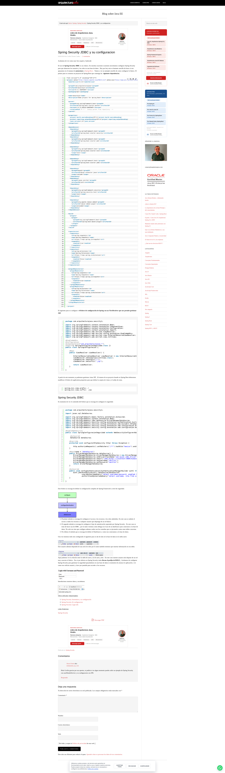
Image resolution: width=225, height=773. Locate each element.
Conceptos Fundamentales (152, 260)
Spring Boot (148, 321)
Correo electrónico (64, 725)
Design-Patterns (149, 268)
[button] (220, 768)
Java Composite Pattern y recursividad (155, 236)
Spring (147, 313)
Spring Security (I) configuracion (72, 602)
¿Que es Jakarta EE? (150, 204)
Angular (147, 253)
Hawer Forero (70, 663)
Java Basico (148, 275)
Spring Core (148, 324)
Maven (147, 302)
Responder (64, 677)
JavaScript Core (149, 287)
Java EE (147, 279)
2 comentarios (86, 56)
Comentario (62, 695)
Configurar (144, 766)
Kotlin (147, 298)
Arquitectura (148, 256)
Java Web (147, 283)
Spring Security (63, 613)
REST (147, 305)
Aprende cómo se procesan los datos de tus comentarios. (104, 754)
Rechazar (132, 766)
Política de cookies (93, 769)
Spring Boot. (89, 71)
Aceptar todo (119, 765)
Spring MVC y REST (151, 328)
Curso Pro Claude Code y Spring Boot (155, 214)
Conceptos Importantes (151, 264)
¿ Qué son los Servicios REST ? (154, 243)
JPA (146, 294)
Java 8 (147, 271)
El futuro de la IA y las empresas (154, 239)
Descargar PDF (99, 620)
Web (59, 734)
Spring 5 (147, 317)
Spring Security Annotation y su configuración (76, 599)
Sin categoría (148, 309)
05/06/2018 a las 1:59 (73, 666)
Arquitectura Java (72, 3)
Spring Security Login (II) (70, 605)
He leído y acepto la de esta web (77, 743)
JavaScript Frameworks (151, 290)
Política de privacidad (79, 743)
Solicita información (156, 78)
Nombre (60, 716)
